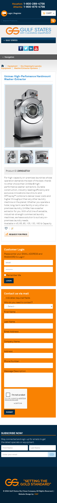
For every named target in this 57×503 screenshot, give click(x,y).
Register (17, 13)
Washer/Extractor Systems (26, 68)
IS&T (36, 494)
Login (9, 13)
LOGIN (9, 280)
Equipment (13, 66)
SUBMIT (9, 412)
